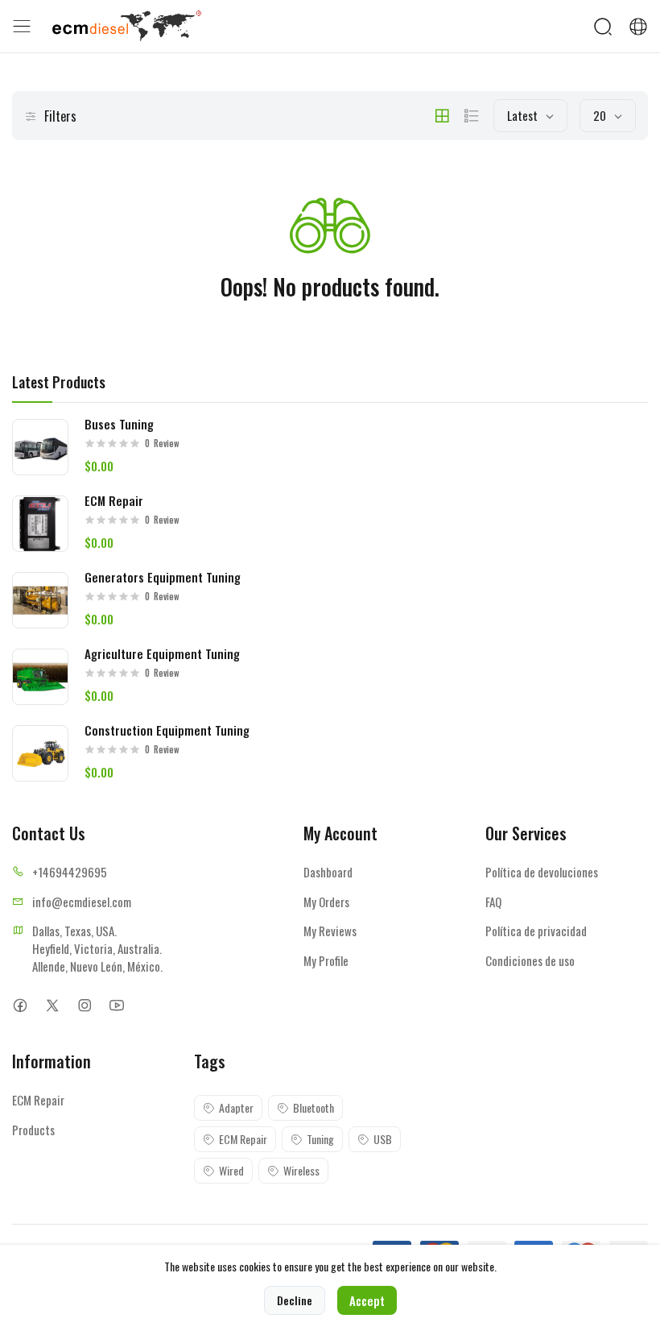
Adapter (236, 1107)
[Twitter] (52, 1005)
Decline (294, 1300)
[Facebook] (20, 1005)
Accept (367, 1300)
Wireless (301, 1170)
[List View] (471, 116)
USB (382, 1138)
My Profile (326, 960)
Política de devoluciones (541, 872)
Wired (231, 1170)
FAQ (493, 901)
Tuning (320, 1138)
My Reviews (330, 930)
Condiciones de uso (530, 960)
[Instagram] (84, 1005)
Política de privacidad (536, 930)
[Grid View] (442, 116)
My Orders (326, 901)
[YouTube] (116, 1005)
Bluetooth (313, 1107)
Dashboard (328, 872)
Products (33, 1129)
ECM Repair (38, 1100)
